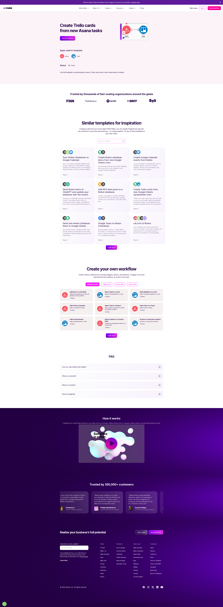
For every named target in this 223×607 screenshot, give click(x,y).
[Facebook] (144, 587)
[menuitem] (84, 8)
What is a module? (69, 385)
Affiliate (135, 567)
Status (102, 573)
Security (135, 573)
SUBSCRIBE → (64, 560)
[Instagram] (148, 587)
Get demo (103, 567)
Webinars (136, 564)
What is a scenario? (69, 376)
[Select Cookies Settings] (4, 604)
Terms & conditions (155, 560)
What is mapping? (68, 394)
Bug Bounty (153, 570)
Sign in (203, 8)
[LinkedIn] (157, 587)
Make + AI (103, 551)
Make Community (138, 551)
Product (102, 547)
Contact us (153, 554)
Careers (152, 551)
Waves (102, 576)
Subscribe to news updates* (69, 544)
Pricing (142, 8)
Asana (67, 56)
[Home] (7, 8)
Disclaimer (153, 567)
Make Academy (137, 547)
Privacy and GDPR (155, 564)
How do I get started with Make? (74, 367)
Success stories (120, 551)
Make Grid (103, 560)
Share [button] (73, 65)
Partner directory (121, 557)
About (152, 547)
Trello (78, 56)
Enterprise (103, 570)
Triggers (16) (107, 284)
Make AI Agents (104, 554)
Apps (101, 557)
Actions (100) (119, 284)
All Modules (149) (92, 284)
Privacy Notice (84, 556)
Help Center (136, 554)
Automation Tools (121, 564)
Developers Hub (138, 557)
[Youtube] (162, 587)
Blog (134, 560)
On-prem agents (138, 576)
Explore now (135, 2)
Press (151, 557)
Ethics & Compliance (156, 573)
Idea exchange (120, 560)
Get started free (214, 8)
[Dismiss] (220, 2)
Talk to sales (193, 8)
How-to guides (120, 547)
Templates (119, 554)
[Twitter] (153, 587)
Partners (135, 570)
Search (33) (132, 284)
